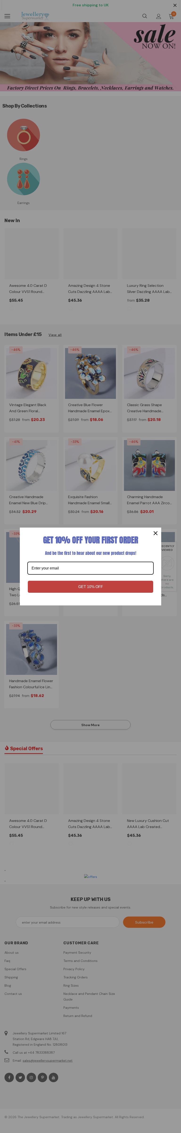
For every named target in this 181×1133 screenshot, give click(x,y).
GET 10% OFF (90, 587)
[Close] (155, 533)
